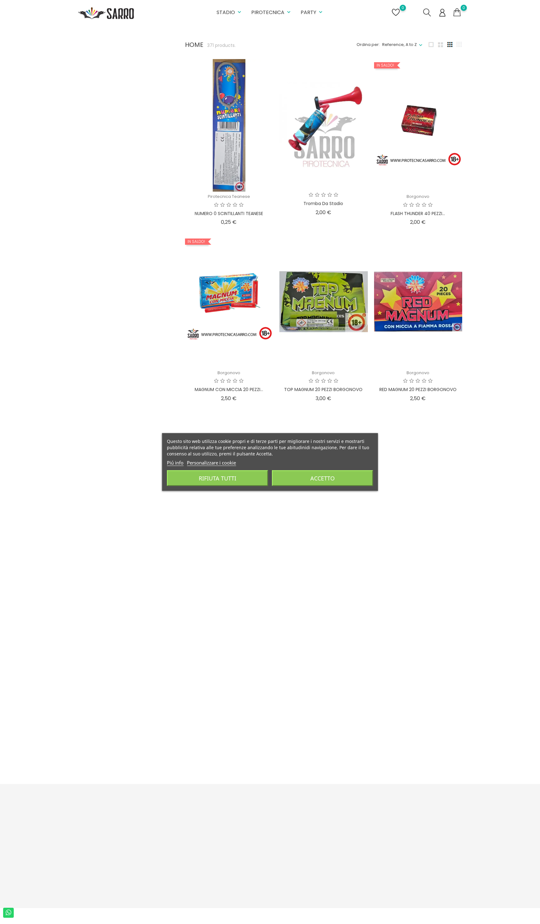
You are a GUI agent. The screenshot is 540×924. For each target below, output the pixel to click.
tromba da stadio (323, 203)
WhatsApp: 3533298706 (106, 871)
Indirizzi (313, 848)
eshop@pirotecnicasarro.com (113, 880)
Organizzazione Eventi (196, 884)
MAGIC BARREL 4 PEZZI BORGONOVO (323, 742)
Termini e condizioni (194, 829)
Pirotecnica (271, 12)
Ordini (312, 829)
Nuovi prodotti (254, 829)
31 (388, 774)
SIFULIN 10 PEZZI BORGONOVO (418, 742)
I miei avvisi (317, 868)
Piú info (175, 462)
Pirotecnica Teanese (229, 196)
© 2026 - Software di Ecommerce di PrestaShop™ (125, 916)
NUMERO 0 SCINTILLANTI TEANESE (229, 213)
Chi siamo (184, 838)
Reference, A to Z (399, 45)
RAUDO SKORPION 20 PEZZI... (228, 566)
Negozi (181, 893)
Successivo (446, 774)
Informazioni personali (329, 819)
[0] (457, 12)
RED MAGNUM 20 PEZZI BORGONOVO (418, 389)
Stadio (229, 12)
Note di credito (321, 838)
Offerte (247, 819)
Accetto (322, 478)
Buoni (312, 858)
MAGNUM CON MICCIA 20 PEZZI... (229, 389)
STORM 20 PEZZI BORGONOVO (323, 566)
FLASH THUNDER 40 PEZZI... (418, 213)
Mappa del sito (189, 864)
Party (312, 12)
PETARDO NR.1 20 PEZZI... (418, 566)
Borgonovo (418, 196)
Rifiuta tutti (217, 478)
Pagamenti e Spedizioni (198, 819)
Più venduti (251, 838)
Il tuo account (327, 806)
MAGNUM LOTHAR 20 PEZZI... (229, 742)
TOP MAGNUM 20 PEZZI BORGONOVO (323, 389)
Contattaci (184, 874)
